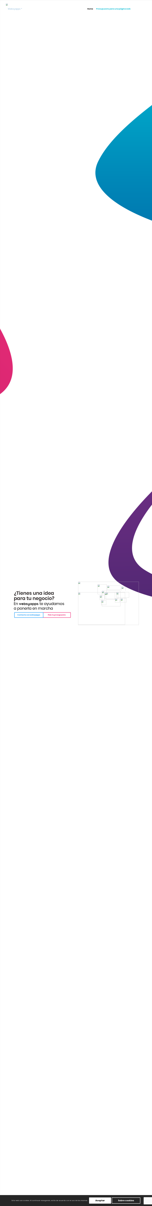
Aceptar (100, 1200)
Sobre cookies (126, 1200)
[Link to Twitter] (141, 2)
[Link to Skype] (147, 2)
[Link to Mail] (150, 2)
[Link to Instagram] (144, 2)
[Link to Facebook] (138, 2)
